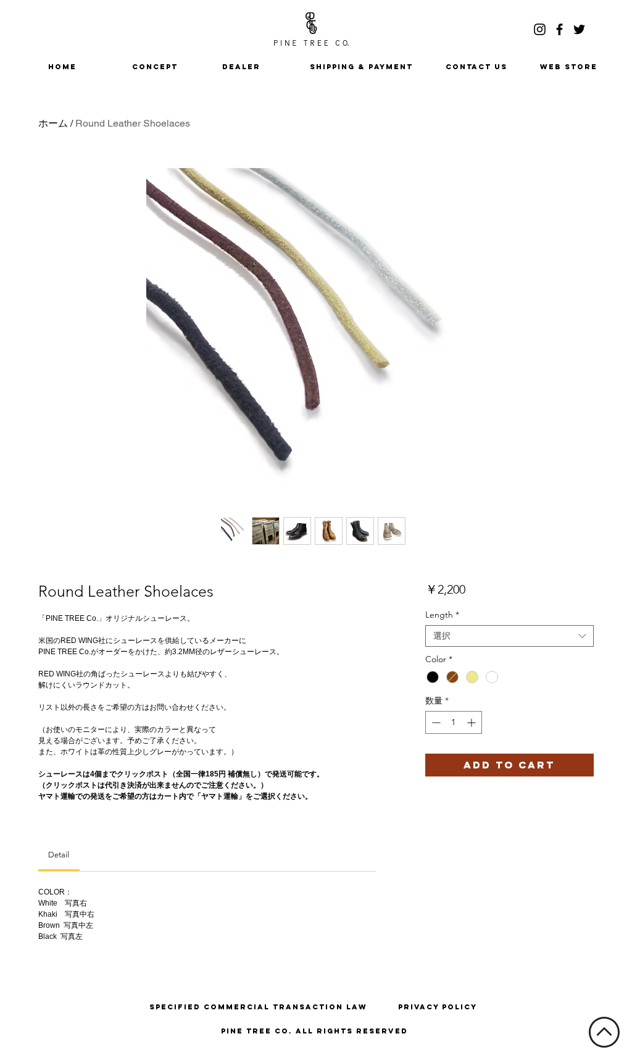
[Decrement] (435, 722)
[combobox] (509, 636)
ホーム (53, 123)
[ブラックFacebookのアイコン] (559, 29)
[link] (58, 854)
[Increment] (472, 722)
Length (442, 615)
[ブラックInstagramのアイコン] (539, 29)
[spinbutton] (454, 722)
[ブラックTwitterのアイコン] (579, 29)
